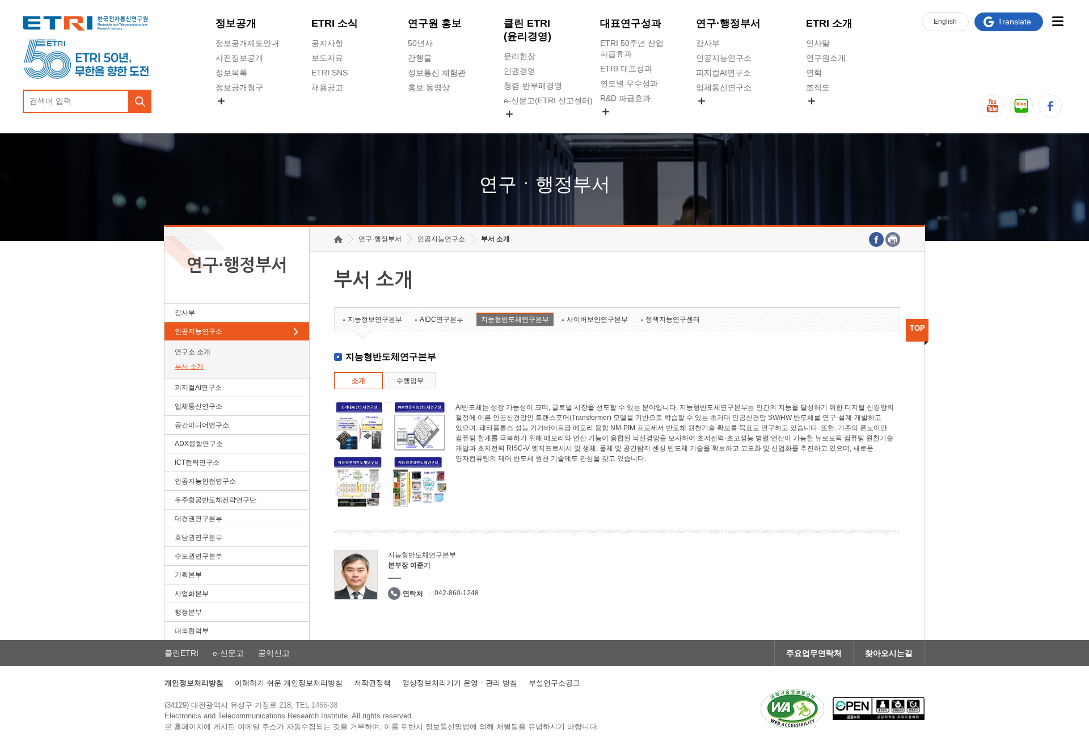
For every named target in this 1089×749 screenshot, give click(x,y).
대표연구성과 (630, 23)
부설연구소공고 (554, 683)
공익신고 (519, 127)
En (945, 22)
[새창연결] (876, 239)
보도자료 (327, 57)
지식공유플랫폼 (628, 124)
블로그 (1021, 105)
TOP (917, 328)
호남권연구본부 (198, 537)
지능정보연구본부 (375, 319)
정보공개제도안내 (247, 43)
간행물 (420, 57)
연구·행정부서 (728, 23)
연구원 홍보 (435, 23)
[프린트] (892, 239)
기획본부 (188, 575)
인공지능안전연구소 (205, 481)
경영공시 (231, 114)
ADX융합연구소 (199, 444)
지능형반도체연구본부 (515, 319)
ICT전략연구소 (197, 462)
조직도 (818, 87)
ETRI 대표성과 (626, 68)
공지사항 (327, 43)
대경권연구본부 (198, 519)
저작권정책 (372, 683)
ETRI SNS (329, 72)
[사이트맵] (1057, 21)
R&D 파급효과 (625, 98)
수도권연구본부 (198, 556)
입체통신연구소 (724, 87)
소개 (358, 381)
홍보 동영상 (429, 87)
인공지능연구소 (724, 57)
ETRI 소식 (334, 23)
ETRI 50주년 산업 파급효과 (632, 48)
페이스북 (1050, 105)
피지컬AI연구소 (723, 72)
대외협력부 (192, 631)
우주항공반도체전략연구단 (215, 500)
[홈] (338, 239)
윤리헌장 (519, 56)
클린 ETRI (527, 30)
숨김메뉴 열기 (221, 101)
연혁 (814, 72)
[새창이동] (792, 708)
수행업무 (410, 381)
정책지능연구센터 (672, 319)
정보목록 (231, 72)
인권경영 (519, 70)
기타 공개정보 (831, 114)
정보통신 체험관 (437, 72)
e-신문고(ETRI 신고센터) (548, 100)
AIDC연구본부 (441, 319)
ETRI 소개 (829, 23)
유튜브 (992, 105)
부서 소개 (189, 367)
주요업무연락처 (814, 653)
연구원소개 (826, 57)
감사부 (708, 43)
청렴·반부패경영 (533, 85)
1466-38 (324, 705)
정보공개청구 (239, 87)
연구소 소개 (192, 352)
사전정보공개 (239, 57)
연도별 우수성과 (629, 83)
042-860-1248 (456, 593)
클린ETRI (181, 653)
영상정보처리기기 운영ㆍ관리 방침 (459, 683)
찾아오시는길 (889, 653)
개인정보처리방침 (193, 683)
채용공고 (327, 87)
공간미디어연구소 (727, 114)
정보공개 (236, 23)
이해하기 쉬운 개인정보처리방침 (289, 683)
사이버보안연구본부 (597, 319)
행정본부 (188, 612)
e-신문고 (228, 653)
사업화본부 (192, 593)
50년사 (420, 43)
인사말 (818, 43)
